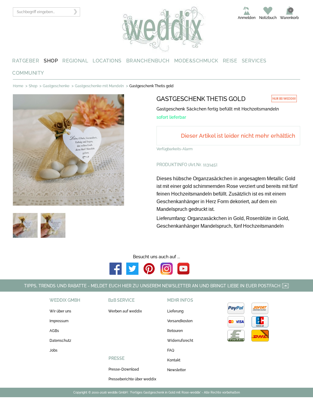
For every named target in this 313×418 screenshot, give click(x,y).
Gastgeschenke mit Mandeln (99, 86)
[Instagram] (166, 269)
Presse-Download (124, 369)
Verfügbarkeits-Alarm (174, 149)
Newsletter (176, 370)
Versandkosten (180, 321)
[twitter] (132, 269)
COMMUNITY (28, 73)
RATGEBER (25, 61)
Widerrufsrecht (180, 340)
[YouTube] (183, 269)
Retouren (175, 331)
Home (18, 86)
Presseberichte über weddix (132, 379)
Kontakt (173, 360)
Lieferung (175, 311)
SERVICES (254, 61)
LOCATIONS (107, 61)
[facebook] (115, 269)
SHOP (51, 61)
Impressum (59, 321)
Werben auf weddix (125, 311)
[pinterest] (149, 269)
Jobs (53, 350)
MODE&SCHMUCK (196, 61)
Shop (33, 86)
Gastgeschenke (56, 86)
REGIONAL (75, 61)
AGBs (54, 331)
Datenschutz (60, 340)
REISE (230, 61)
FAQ (170, 350)
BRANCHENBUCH (148, 61)
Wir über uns (60, 311)
